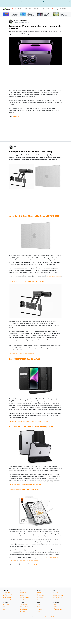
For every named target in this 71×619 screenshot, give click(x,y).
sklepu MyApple (34, 564)
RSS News (55, 592)
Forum (25, 8)
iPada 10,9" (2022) (51, 558)
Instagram (39, 609)
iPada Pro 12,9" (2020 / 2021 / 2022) (28, 560)
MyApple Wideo (40, 595)
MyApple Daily (40, 594)
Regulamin (55, 608)
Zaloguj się (63, 8)
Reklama (55, 606)
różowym (58, 276)
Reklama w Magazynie (8, 599)
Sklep (53, 8)
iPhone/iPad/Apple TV (25, 597)
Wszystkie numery (7, 594)
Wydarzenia (39, 599)
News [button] (19, 8)
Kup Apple (22, 608)
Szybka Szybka (23, 604)
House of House (23, 609)
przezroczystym (51, 276)
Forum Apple (23, 592)
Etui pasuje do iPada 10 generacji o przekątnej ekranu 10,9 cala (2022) (28, 484)
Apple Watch (6, 604)
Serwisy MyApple (24, 606)
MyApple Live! (40, 597)
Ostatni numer (6, 592)
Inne (23, 22)
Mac (20, 148)
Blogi (30, 8)
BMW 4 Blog (23, 611)
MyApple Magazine (57, 597)
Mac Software (23, 594)
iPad (25, 148)
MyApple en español (58, 595)
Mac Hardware (23, 595)
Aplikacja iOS (6, 595)
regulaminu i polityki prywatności (51, 616)
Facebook (39, 604)
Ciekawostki (26, 22)
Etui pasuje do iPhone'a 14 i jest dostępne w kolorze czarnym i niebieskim (29, 421)
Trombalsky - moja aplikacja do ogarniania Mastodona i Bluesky (14, 15)
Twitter (38, 606)
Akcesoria (28, 148)
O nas (54, 604)
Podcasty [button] (36, 8)
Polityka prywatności (58, 609)
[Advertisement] (35, 78)
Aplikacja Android (7, 597)
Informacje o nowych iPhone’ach (47, 14)
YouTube (38, 608)
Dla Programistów (24, 599)
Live (43, 8)
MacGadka (39, 592)
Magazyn (14, 8)
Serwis (47, 8)
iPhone (20, 22)
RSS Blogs (55, 594)
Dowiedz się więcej (28, 1)
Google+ (39, 611)
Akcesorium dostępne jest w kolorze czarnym (21, 354)
